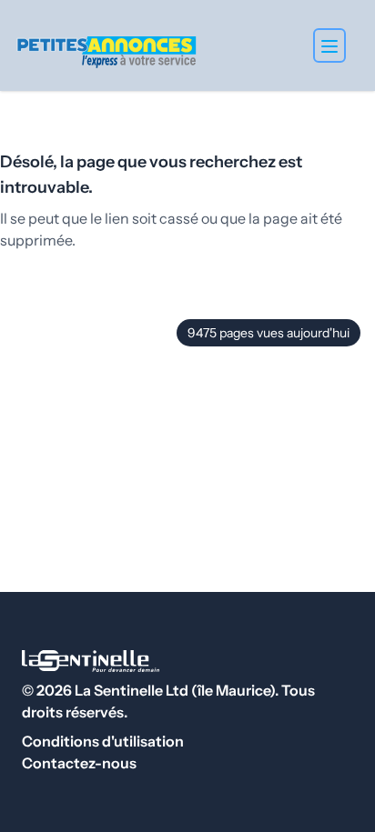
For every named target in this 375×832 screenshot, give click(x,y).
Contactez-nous (79, 763)
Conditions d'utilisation (103, 741)
